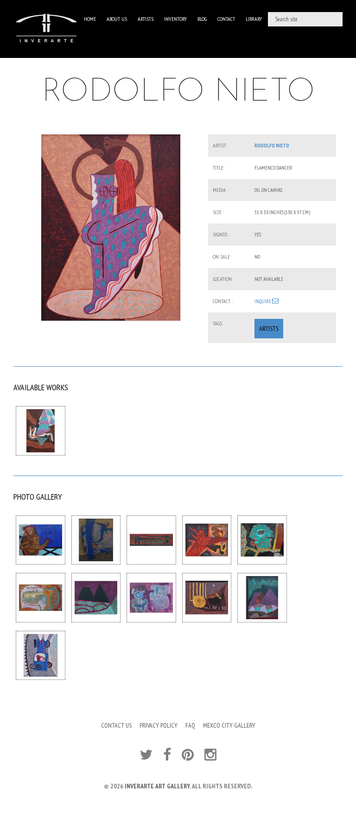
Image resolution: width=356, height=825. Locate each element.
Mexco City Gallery (229, 725)
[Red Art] (46, 29)
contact (226, 18)
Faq (190, 725)
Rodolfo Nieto (271, 145)
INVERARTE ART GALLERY (157, 786)
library (254, 18)
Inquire (263, 301)
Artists (145, 18)
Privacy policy (159, 725)
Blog (202, 18)
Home (90, 18)
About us (117, 18)
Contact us (116, 725)
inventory (175, 18)
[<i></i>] (110, 227)
